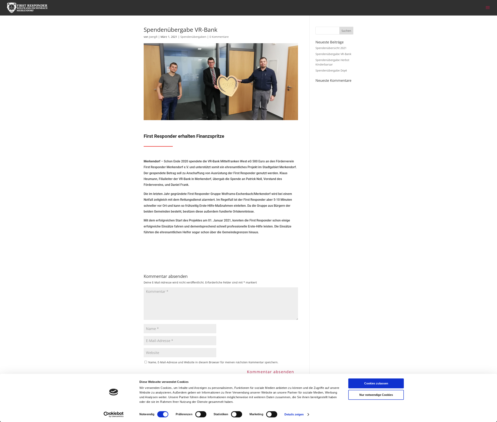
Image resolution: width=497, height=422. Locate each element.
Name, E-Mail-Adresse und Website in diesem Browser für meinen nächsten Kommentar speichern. (213, 362)
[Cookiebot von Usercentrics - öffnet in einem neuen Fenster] (114, 414)
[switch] (200, 414)
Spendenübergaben (193, 37)
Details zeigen (294, 414)
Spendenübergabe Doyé (331, 70)
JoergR (153, 37)
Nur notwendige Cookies (376, 394)
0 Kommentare (219, 37)
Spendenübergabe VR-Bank (333, 54)
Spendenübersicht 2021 (331, 48)
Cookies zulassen (376, 383)
